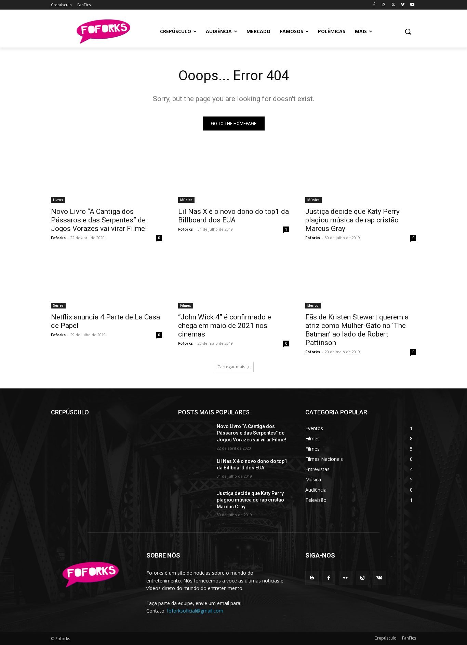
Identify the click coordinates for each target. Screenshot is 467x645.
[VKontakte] (379, 577)
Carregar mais (231, 367)
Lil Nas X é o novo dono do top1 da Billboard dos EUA (233, 215)
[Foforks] (103, 31)
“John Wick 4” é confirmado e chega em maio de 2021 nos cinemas (224, 325)
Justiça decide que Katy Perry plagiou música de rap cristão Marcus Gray (352, 220)
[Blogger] (312, 577)
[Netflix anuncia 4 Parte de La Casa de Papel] (106, 280)
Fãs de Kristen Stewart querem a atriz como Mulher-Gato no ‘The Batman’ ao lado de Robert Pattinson (357, 330)
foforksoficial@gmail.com (195, 610)
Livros (58, 199)
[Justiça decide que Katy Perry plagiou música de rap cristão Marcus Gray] (360, 175)
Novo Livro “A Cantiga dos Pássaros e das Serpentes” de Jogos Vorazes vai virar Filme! (99, 220)
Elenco (313, 305)
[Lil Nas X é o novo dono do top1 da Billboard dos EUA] (233, 175)
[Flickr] (345, 577)
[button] (408, 31)
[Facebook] (374, 5)
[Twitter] (393, 5)
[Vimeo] (402, 5)
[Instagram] (384, 5)
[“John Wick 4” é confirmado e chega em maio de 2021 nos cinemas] (233, 280)
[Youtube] (412, 5)
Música (186, 199)
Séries (58, 305)
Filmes (185, 305)
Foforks (58, 237)
